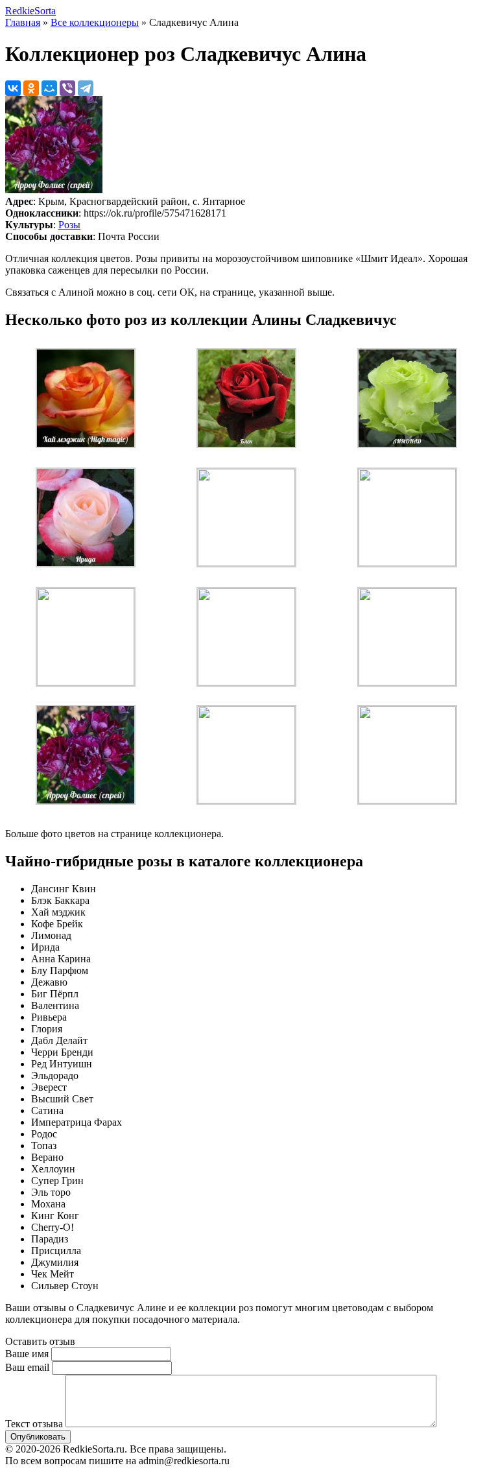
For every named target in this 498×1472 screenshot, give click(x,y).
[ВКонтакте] (13, 88)
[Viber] (67, 88)
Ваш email (27, 1367)
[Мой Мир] (49, 88)
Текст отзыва (34, 1423)
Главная (22, 22)
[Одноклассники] (31, 88)
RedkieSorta (30, 10)
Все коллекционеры (95, 22)
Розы (69, 224)
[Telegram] (85, 88)
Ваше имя (27, 1353)
